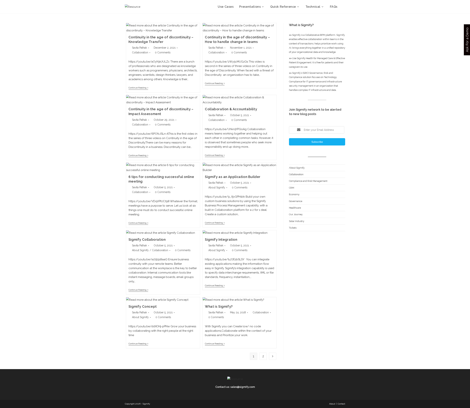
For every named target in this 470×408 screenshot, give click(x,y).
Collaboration (140, 52)
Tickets (293, 227)
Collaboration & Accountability (231, 109)
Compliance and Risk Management (308, 181)
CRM (291, 187)
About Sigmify (216, 187)
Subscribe (317, 141)
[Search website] (344, 7)
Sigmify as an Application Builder (233, 177)
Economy (294, 194)
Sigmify (296, 35)
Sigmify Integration (221, 239)
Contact (341, 403)
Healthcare (295, 207)
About (332, 403)
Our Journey (296, 214)
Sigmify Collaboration (147, 239)
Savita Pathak (139, 47)
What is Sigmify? (219, 306)
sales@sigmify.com (242, 386)
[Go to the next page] (272, 356)
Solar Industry (296, 221)
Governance (295, 201)
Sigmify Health (305, 58)
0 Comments (163, 52)
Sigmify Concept (143, 306)
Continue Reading (138, 87)
